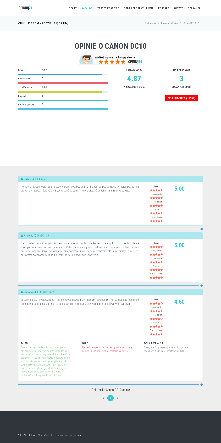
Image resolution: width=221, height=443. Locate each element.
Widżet (178, 8)
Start (73, 8)
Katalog (87, 8)
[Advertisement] (110, 133)
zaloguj (77, 435)
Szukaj (193, 8)
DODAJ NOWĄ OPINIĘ (183, 98)
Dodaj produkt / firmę (138, 8)
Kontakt (163, 8)
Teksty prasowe (108, 8)
